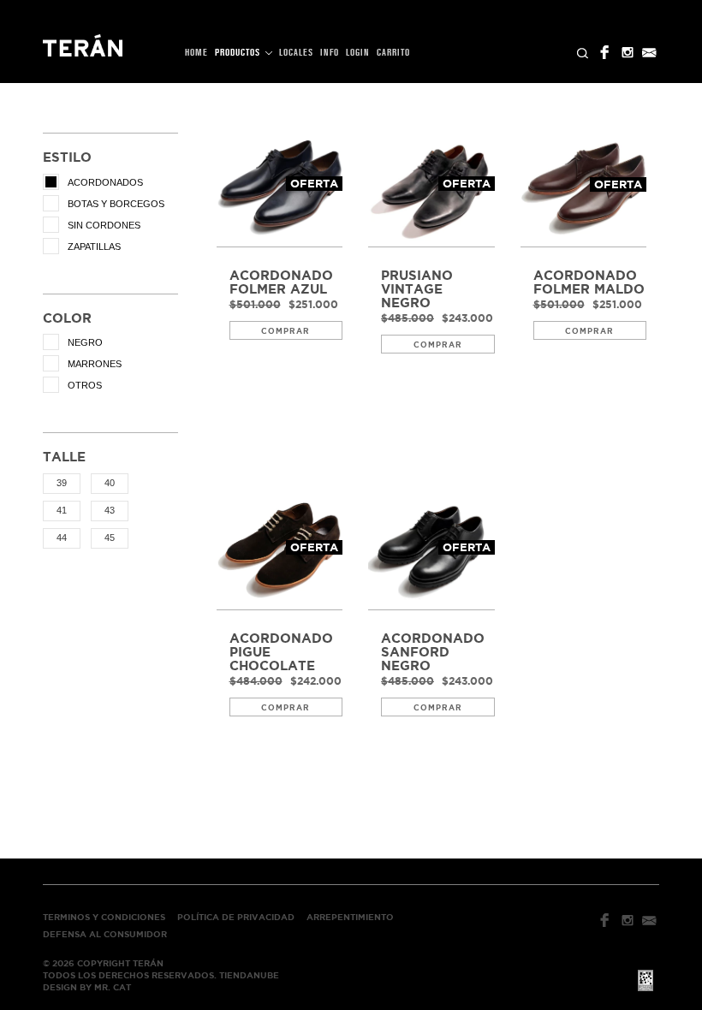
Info (329, 52)
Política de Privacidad (235, 917)
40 (109, 483)
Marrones (95, 364)
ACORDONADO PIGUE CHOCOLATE (281, 652)
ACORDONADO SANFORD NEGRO (433, 652)
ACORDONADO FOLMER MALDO (589, 282)
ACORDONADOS (105, 182)
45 (109, 537)
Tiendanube (249, 975)
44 (62, 537)
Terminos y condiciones (104, 917)
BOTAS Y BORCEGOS (116, 204)
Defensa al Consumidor (105, 934)
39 (62, 483)
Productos (239, 52)
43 (109, 510)
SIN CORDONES (104, 225)
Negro (85, 342)
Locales (296, 52)
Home (196, 52)
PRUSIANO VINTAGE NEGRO (417, 289)
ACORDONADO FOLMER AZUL (281, 282)
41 (62, 510)
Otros (85, 385)
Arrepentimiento (350, 917)
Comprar (285, 331)
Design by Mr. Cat (87, 987)
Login (358, 52)
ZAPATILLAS (94, 246)
